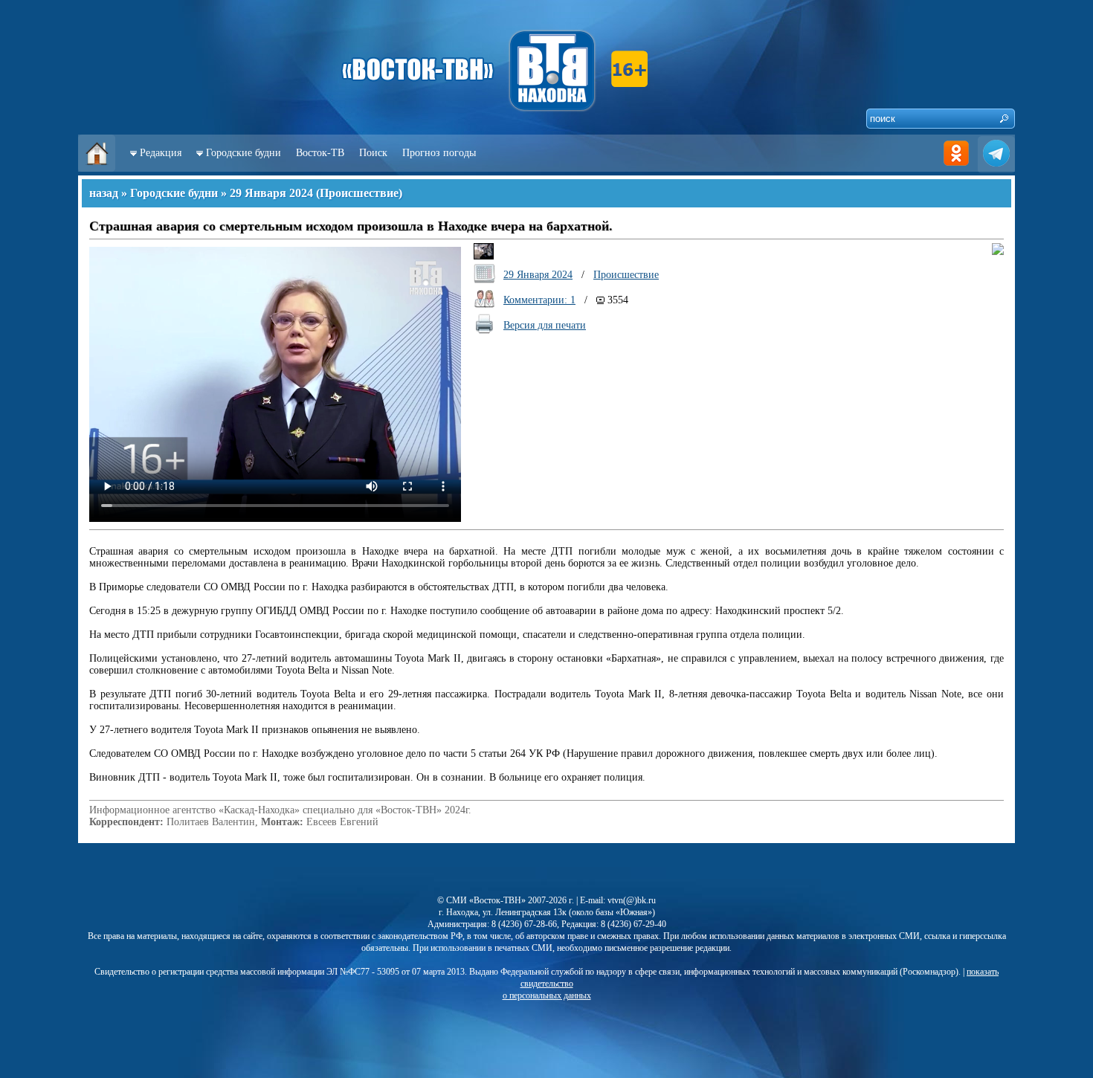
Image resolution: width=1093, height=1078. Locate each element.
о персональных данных (547, 995)
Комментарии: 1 (539, 300)
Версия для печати (544, 325)
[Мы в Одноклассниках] (956, 168)
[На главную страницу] (96, 168)
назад (103, 193)
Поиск (373, 152)
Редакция (160, 152)
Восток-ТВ (320, 152)
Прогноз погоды (439, 152)
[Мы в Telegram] (996, 168)
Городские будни (243, 152)
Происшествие (359, 193)
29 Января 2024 (271, 193)
